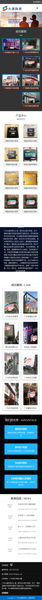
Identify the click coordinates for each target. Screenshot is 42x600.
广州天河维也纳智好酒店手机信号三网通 (31, 106)
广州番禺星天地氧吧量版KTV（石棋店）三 (11, 88)
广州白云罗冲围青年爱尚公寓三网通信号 (31, 70)
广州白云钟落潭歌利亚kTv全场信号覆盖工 (31, 53)
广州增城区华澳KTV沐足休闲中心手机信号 (11, 53)
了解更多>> (21, 275)
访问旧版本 (37, 2)
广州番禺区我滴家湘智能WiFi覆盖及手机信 (31, 88)
